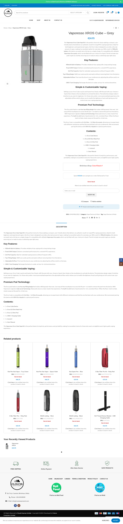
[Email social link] (92, 217)
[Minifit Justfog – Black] (76, 401)
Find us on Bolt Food (56, 495)
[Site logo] (8, 12)
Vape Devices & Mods (93, 214)
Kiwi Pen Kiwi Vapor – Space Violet (47, 371)
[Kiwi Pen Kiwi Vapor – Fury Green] (18, 357)
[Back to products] (116, 28)
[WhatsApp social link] (99, 217)
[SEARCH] (88, 12)
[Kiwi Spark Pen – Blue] (76, 357)
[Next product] (118, 28)
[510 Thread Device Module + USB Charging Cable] (105, 401)
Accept (115, 520)
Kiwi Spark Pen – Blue (76, 371)
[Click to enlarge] (7, 83)
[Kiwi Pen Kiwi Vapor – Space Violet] (47, 357)
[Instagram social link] (18, 505)
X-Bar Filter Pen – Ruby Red (18, 416)
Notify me (91, 194)
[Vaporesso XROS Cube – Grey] (7, 446)
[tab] (61, 226)
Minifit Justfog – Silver (47, 416)
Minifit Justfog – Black (76, 416)
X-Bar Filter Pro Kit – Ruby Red (105, 371)
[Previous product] (113, 28)
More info (105, 520)
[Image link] (17, 483)
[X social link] (89, 217)
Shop (9, 28)
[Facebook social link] (87, 217)
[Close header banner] (120, 1)
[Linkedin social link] (97, 217)
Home (5, 28)
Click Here (11, 382)
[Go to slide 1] (61, 452)
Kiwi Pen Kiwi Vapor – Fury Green (18, 371)
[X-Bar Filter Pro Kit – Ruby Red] (105, 357)
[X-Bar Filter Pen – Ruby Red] (18, 401)
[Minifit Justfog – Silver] (47, 401)
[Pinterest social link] (94, 217)
